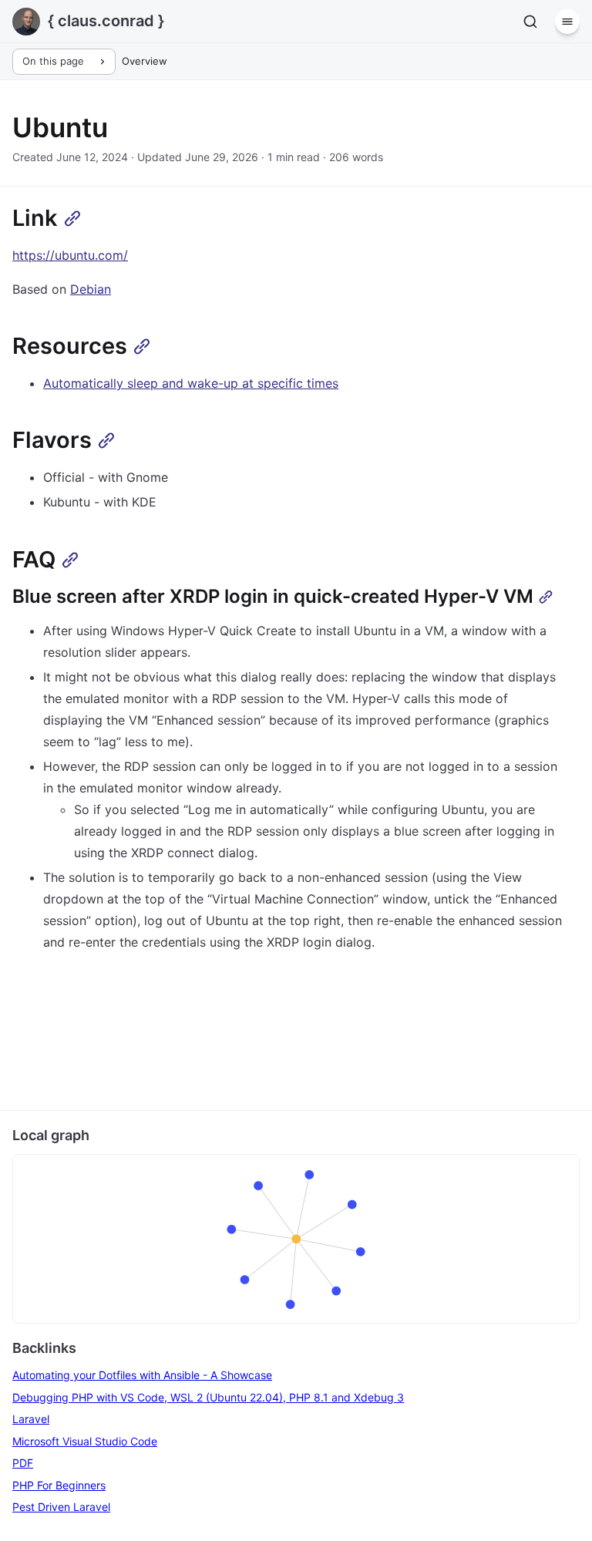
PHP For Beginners (59, 1485)
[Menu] (567, 21)
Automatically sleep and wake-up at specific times (190, 383)
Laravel (30, 1418)
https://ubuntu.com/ (70, 255)
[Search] (530, 21)
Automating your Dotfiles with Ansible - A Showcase (142, 1374)
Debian (90, 289)
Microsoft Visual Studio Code (84, 1441)
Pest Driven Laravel (61, 1506)
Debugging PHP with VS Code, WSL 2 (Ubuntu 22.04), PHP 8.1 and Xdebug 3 (208, 1397)
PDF (22, 1462)
